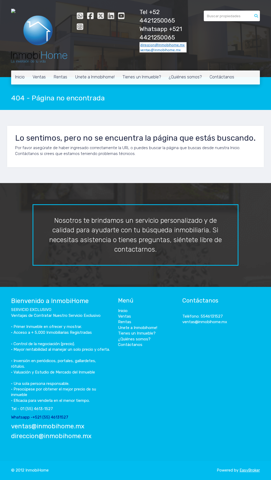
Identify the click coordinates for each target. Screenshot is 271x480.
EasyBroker (250, 470)
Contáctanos (222, 76)
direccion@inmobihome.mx (51, 436)
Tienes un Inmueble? (142, 76)
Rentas (60, 76)
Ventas (39, 76)
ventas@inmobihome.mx (47, 426)
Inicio (20, 76)
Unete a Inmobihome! (95, 76)
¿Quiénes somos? (185, 76)
